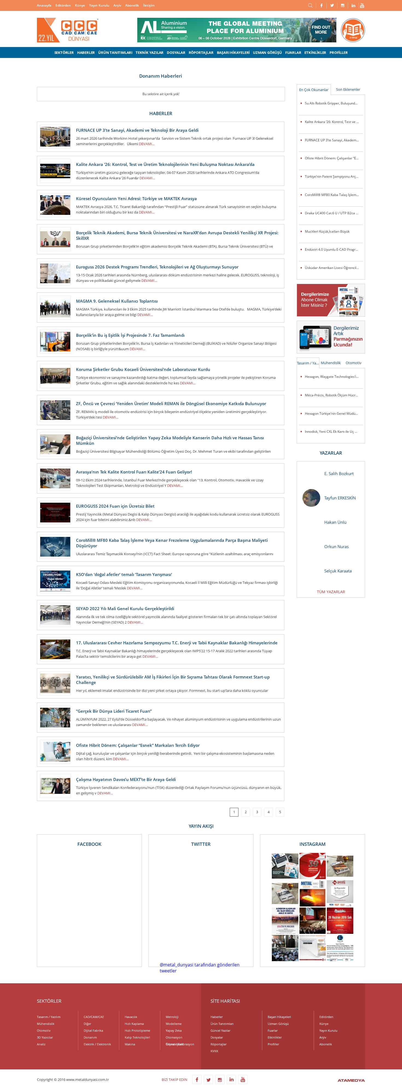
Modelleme (174, 1024)
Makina (130, 1044)
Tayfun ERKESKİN (340, 498)
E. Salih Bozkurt (339, 473)
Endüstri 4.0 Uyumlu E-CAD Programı (333, 249)
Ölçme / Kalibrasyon (180, 1044)
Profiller (273, 1044)
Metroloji (172, 1017)
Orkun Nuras (336, 546)
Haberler (217, 1017)
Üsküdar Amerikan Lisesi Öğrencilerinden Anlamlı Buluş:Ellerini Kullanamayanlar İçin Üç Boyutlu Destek (334, 268)
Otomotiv (354, 362)
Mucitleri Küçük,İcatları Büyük (327, 231)
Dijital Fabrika (93, 1030)
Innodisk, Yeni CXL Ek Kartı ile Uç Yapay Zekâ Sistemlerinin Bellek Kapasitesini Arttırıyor (334, 431)
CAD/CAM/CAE (94, 1017)
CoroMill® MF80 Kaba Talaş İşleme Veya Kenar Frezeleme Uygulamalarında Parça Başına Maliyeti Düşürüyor (334, 195)
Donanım (90, 1037)
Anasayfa (44, 5)
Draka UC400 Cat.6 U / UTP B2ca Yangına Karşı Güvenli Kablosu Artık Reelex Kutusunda (334, 213)
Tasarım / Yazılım (308, 363)
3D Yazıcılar (45, 1037)
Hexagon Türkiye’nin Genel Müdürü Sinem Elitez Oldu (334, 413)
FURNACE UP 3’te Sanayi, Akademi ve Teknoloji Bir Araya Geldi (334, 140)
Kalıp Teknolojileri (137, 1037)
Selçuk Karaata (338, 571)
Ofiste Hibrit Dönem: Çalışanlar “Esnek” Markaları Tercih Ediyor (334, 158)
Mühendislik (331, 362)
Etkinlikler (275, 1037)
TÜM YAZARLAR (331, 591)
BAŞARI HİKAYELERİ (233, 52)
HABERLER (86, 52)
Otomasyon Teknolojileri (174, 1038)
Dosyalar (217, 1037)
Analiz (41, 1044)
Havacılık (131, 1017)
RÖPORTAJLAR (201, 52)
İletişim (149, 5)
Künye (80, 5)
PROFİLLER (339, 52)
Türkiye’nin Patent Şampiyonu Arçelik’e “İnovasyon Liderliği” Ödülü (334, 176)
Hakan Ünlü (335, 522)
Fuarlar (273, 1030)
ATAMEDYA (351, 1081)
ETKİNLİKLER (315, 52)
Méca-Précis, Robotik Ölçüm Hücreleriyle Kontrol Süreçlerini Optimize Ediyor (334, 395)
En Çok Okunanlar (313, 89)
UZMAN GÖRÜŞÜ (267, 52)
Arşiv (117, 5)
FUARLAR (293, 52)
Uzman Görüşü (278, 1024)
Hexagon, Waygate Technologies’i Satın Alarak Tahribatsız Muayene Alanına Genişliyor (334, 377)
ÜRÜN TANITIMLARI (115, 52)
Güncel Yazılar (220, 1030)
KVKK (214, 1051)
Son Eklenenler (348, 89)
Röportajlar (218, 1044)
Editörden (63, 5)
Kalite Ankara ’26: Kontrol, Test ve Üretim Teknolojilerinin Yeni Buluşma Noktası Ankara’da (334, 122)
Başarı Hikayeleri (279, 1017)
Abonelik (132, 5)
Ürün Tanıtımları (222, 1024)
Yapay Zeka (174, 1030)
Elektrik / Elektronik (97, 1044)
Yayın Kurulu (99, 5)
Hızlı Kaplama (134, 1024)
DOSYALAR (176, 52)
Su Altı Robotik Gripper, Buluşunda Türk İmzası (334, 103)
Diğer (87, 1024)
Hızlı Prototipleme (137, 1030)
